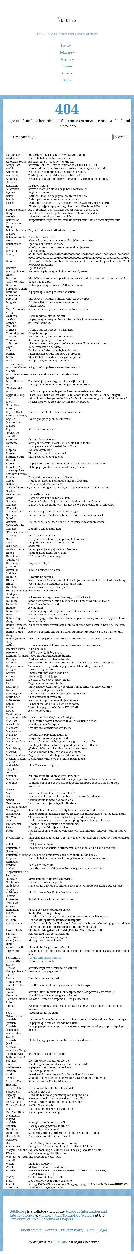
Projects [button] (66, 59)
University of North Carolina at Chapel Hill (44, 1219)
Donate (67, 66)
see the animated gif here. (44, 957)
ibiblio (62, 1242)
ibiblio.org (18, 1211)
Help (91, 1230)
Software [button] (66, 52)
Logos (102, 1230)
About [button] (66, 73)
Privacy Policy (72, 1230)
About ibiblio (31, 1230)
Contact (51, 1230)
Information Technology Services (68, 1215)
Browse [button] (66, 45)
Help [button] (66, 80)
